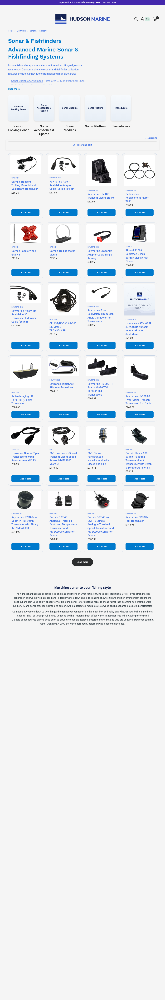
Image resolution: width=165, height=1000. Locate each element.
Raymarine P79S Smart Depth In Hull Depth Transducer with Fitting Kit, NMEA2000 (25, 523)
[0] (154, 19)
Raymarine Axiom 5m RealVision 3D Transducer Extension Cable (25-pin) (24, 316)
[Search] (136, 19)
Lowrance (131, 320)
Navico (53, 320)
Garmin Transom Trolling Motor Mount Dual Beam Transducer (24, 185)
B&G (51, 449)
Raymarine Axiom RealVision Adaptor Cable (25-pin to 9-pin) (62, 185)
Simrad (129, 247)
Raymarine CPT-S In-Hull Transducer (137, 519)
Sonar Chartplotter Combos (27, 80)
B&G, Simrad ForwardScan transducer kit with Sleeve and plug (98, 459)
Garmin (15, 178)
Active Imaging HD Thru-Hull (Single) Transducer (22, 400)
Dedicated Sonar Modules (26, 85)
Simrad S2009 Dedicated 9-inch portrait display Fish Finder (137, 256)
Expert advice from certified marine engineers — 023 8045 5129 (82, 2)
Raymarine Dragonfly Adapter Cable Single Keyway (99, 254)
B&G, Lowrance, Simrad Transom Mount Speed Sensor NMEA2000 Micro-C (63, 459)
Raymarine (55, 178)
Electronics (21, 31)
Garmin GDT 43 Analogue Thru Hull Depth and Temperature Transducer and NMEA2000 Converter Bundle (63, 526)
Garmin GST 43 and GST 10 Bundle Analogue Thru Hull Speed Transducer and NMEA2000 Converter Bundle (100, 526)
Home (10, 31)
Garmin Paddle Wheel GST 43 (24, 252)
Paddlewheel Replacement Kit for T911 (137, 198)
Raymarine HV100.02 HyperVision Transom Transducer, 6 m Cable (138, 400)
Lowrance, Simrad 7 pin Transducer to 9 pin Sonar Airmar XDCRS (25, 457)
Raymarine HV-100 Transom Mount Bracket (101, 196)
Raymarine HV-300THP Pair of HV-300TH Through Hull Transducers (100, 389)
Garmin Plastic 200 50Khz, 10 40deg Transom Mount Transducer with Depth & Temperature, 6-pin (139, 460)
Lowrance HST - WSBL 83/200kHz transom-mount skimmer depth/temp (139, 329)
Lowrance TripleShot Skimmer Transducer (61, 385)
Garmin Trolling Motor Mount (62, 252)
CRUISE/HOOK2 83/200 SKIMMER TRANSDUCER (62, 327)
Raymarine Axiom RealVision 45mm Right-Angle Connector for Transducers (101, 316)
